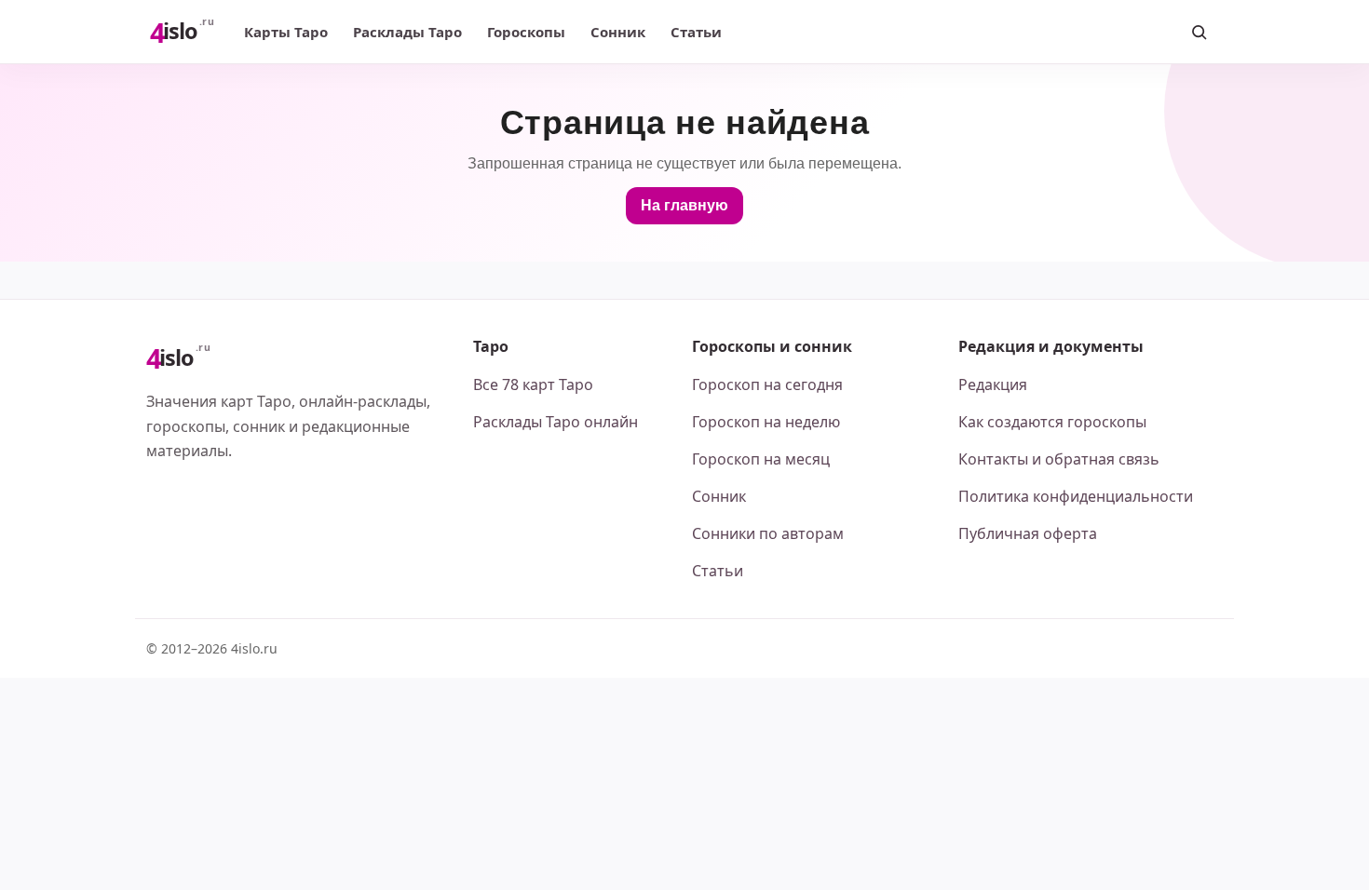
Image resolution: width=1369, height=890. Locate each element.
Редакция (992, 384)
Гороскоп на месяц (761, 459)
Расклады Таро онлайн (555, 421)
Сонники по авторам (768, 533)
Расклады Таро (407, 31)
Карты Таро (286, 31)
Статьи (696, 31)
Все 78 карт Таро (533, 384)
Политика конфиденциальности (1075, 496)
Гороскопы (526, 31)
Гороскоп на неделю (766, 421)
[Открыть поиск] (1198, 31)
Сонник (617, 31)
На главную (684, 205)
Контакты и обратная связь (1058, 459)
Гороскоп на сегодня (767, 384)
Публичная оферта (1027, 533)
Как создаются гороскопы (1052, 421)
